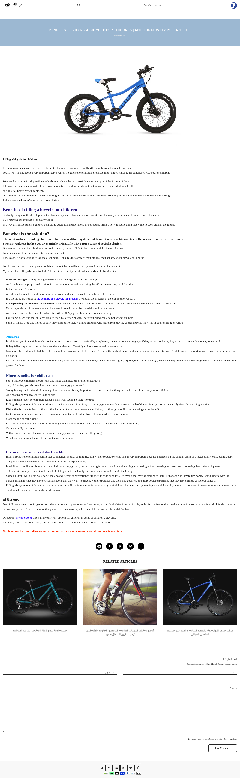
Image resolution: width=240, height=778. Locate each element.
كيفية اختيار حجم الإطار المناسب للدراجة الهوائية (40, 630)
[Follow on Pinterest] (109, 768)
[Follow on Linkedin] (116, 768)
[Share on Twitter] (130, 546)
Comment (232, 688)
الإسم (234, 673)
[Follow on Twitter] (130, 768)
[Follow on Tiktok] (102, 768)
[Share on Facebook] (141, 546)
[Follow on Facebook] (137, 768)
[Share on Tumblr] (109, 546)
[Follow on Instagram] (123, 768)
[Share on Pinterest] (120, 546)
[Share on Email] (99, 546)
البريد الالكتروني (110, 673)
